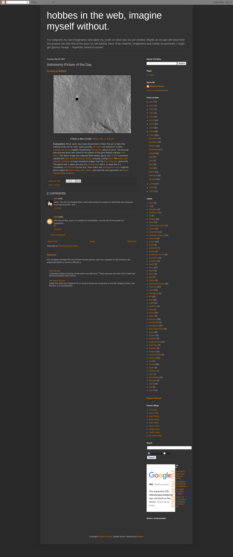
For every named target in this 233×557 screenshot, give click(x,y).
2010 (151, 124)
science (57, 185)
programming (155, 342)
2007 (151, 135)
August (152, 153)
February (153, 175)
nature (152, 316)
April (151, 168)
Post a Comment (58, 235)
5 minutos (153, 410)
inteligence (154, 293)
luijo (56, 198)
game (151, 274)
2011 (151, 120)
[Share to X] (73, 181)
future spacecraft (76, 170)
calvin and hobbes (157, 225)
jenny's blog (154, 419)
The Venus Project (57, 281)
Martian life (96, 150)
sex (150, 361)
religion (152, 351)
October (152, 146)
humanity (153, 287)
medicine (153, 306)
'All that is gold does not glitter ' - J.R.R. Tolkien (178, 491)
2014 (151, 113)
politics (152, 335)
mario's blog (154, 426)
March (152, 172)
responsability (155, 355)
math (151, 303)
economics (153, 258)
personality (154, 322)
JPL (101, 139)
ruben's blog (154, 432)
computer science (156, 235)
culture (152, 242)
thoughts (152, 380)
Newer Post (53, 241)
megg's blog (154, 429)
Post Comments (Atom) (68, 246)
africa (151, 203)
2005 (151, 187)
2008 (151, 131)
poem (151, 332)
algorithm (153, 209)
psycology (153, 345)
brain (151, 222)
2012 (151, 117)
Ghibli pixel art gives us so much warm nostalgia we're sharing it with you (178, 501)
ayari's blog (154, 416)
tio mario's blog (155, 436)
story (151, 374)
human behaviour (156, 284)
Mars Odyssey (110, 161)
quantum (153, 348)
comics (152, 229)
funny (151, 267)
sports (151, 368)
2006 (151, 184)
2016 (151, 106)
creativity (153, 238)
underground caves (62, 150)
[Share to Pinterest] (79, 181)
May (151, 164)
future (151, 271)
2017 (151, 102)
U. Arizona (109, 139)
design (152, 251)
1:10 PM (57, 208)
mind (151, 309)
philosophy (154, 326)
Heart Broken (55, 271)
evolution (153, 261)
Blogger (140, 536)
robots (88, 170)
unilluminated (70, 167)
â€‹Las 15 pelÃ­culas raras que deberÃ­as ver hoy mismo (178, 474)
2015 (151, 109)
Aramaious (153, 212)
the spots (97, 147)
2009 (151, 128)
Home (92, 241)
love (151, 300)
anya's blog (154, 413)
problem (152, 338)
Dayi (56, 217)
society (152, 364)
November (153, 142)
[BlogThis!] (70, 181)
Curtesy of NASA (56, 71)
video (151, 384)
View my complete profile (157, 90)
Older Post (131, 241)
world (151, 390)
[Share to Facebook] (76, 181)
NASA (95, 139)
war (150, 387)
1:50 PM (57, 229)
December (153, 138)
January (152, 179)
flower (151, 264)
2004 (151, 191)
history (152, 280)
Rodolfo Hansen (157, 86)
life (150, 296)
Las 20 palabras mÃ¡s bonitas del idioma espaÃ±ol (178, 483)
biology (152, 219)
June (151, 161)
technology (154, 377)
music (151, 313)
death (151, 245)
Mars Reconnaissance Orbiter (78, 158)
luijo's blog (153, 423)
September (154, 149)
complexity (153, 232)
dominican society (157, 254)
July (151, 157)
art (150, 216)
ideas (151, 290)
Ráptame (51, 254)
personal (153, 319)
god (150, 277)
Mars (110, 158)
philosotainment (156, 329)
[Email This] (67, 181)
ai (150, 206)
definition (153, 248)
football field (93, 164)
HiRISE (114, 155)
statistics (152, 371)
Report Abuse (154, 398)
